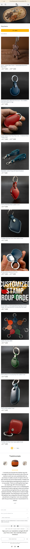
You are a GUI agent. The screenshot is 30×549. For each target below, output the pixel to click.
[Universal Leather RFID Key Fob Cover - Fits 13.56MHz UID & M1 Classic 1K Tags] (15, 86)
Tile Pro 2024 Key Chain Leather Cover (10, 204)
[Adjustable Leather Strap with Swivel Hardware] (15, 156)
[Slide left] (2, 1)
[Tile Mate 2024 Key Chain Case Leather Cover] (15, 223)
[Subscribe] (28, 517)
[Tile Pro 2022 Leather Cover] (15, 393)
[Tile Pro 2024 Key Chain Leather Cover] (15, 190)
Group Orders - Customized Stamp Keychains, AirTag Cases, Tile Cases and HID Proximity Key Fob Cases (14, 306)
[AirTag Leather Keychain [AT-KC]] (15, 257)
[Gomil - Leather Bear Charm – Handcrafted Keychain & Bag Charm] (15, 50)
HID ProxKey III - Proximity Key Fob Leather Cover (13, 374)
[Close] (27, 528)
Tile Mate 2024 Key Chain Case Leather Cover (12, 238)
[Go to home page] (16, 4)
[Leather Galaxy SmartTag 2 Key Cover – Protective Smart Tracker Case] (15, 121)
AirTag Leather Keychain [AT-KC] (9, 272)
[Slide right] (28, 1)
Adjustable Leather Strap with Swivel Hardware (12, 170)
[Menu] (2, 4)
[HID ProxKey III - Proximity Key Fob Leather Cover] (15, 360)
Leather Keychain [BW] (6, 340)
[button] (5, 4)
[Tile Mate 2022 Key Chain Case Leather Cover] (15, 427)
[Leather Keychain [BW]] (15, 326)
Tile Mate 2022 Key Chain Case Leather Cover (12, 442)
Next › (18, 448)
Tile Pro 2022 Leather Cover (7, 408)
